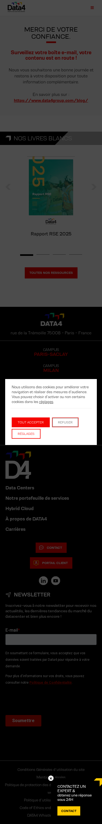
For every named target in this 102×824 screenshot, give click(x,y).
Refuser (65, 422)
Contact (68, 811)
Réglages (26, 433)
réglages (46, 401)
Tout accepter (31, 422)
